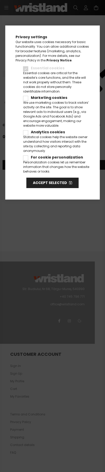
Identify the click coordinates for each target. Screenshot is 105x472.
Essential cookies (47, 68)
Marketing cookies (49, 97)
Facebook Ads (61, 116)
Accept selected (50, 182)
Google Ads (32, 116)
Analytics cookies (48, 132)
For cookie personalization (57, 157)
